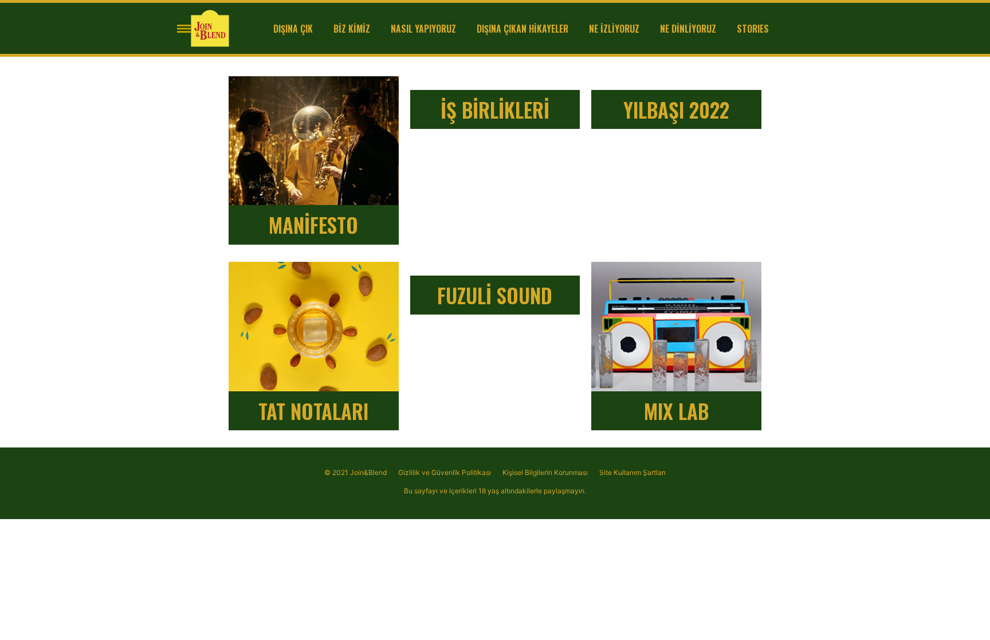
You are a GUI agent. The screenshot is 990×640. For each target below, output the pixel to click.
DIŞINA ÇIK (293, 29)
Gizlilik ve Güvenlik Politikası (444, 472)
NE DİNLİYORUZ (688, 29)
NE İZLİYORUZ (614, 29)
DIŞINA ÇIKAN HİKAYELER (522, 29)
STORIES (753, 29)
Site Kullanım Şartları (632, 472)
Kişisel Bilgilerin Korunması (545, 472)
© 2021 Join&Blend (355, 472)
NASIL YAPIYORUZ (423, 29)
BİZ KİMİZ (351, 29)
